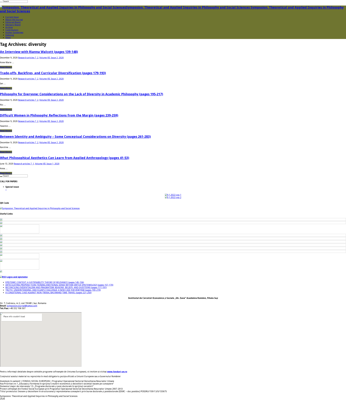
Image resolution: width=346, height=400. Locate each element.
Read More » (6, 67)
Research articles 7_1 (24, 163)
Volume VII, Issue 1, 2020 (47, 163)
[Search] (1, 176)
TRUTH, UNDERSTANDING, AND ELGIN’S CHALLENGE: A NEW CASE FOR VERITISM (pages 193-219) (53, 290)
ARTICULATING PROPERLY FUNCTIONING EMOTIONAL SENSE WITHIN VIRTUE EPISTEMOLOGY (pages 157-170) (59, 285)
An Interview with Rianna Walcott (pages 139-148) (39, 52)
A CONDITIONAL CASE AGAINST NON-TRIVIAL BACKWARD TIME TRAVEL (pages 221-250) (48, 292)
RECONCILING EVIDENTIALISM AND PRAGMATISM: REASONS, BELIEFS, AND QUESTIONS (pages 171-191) (56, 287)
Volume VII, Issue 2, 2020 (51, 57)
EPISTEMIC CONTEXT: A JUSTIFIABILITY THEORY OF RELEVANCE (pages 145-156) (44, 282)
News (8, 37)
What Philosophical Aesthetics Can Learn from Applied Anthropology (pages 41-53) (64, 158)
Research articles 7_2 (28, 57)
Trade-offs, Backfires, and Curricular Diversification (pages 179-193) (53, 73)
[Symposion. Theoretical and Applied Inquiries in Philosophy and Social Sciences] (40, 208)
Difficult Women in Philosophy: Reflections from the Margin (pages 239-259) (59, 115)
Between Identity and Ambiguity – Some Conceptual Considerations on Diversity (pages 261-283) (75, 137)
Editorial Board (13, 22)
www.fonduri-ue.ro (117, 371)
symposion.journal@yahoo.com (22, 305)
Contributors (11, 30)
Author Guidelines (14, 32)
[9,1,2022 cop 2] (173, 197)
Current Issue (12, 17)
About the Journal (14, 19)
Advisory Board (13, 25)
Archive (9, 27)
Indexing (9, 35)
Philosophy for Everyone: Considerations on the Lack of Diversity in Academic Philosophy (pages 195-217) (81, 94)
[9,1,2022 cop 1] (173, 195)
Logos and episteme (17, 277)
